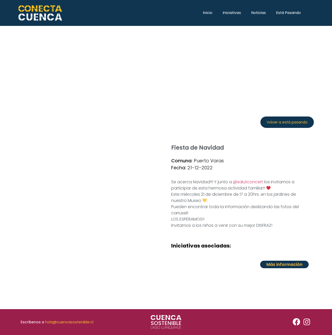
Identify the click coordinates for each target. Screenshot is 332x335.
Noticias (258, 12)
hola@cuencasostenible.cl (69, 322)
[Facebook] (296, 322)
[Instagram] (306, 322)
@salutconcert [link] (248, 182)
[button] (287, 122)
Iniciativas (232, 12)
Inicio (207, 12)
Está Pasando (288, 12)
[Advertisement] (166, 64)
